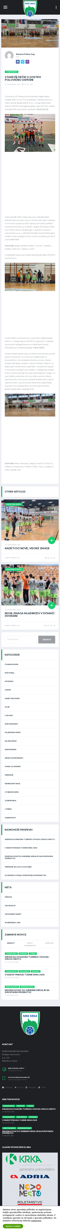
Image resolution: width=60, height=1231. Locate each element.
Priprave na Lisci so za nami (18, 867)
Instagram (32, 1087)
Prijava (8, 897)
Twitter (20, 1087)
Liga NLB (9, 715)
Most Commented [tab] (30, 944)
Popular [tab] (49, 943)
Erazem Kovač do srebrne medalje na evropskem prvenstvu (29, 857)
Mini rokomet (11, 724)
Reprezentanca (12, 784)
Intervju (9, 681)
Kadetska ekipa (12, 698)
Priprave (9, 775)
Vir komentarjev (13, 914)
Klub (7, 707)
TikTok (43, 1087)
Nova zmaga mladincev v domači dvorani (29, 615)
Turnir (8, 809)
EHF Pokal (9, 673)
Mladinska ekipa (13, 732)
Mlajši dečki (10, 741)
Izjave (8, 690)
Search (47, 639)
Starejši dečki (12, 792)
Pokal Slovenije (13, 766)
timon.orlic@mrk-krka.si (17, 1079)
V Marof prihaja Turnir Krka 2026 (21, 848)
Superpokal (10, 801)
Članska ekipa (11, 664)
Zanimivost (10, 818)
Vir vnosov (10, 906)
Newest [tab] (11, 943)
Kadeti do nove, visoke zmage (27, 548)
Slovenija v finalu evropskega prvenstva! (25, 875)
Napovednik (10, 749)
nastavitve (36, 1220)
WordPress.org (12, 923)
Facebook (9, 1087)
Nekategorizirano (14, 758)
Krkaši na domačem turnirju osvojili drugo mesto (30, 839)
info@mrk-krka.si (15, 1070)
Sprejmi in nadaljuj (13, 1226)
